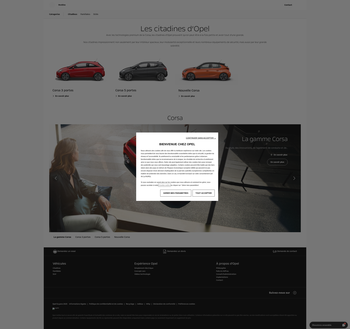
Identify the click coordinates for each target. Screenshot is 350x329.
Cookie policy (164, 185)
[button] (201, 138)
